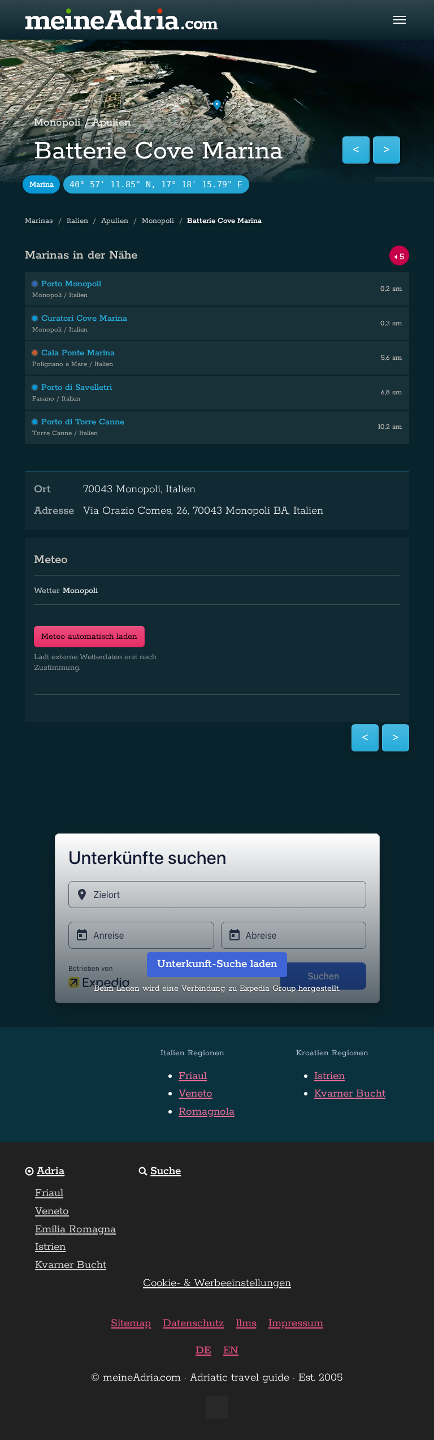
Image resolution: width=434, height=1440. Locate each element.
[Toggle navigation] (399, 19)
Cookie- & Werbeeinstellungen (217, 1283)
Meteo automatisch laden (89, 636)
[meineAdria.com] (122, 19)
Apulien (114, 221)
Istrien (329, 1076)
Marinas (39, 221)
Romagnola (207, 1112)
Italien (77, 221)
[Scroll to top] (405, 1411)
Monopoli (158, 221)
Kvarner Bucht (349, 1094)
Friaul (193, 1076)
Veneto (195, 1094)
